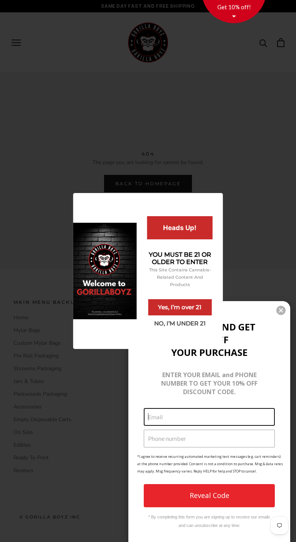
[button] (281, 310)
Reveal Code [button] (209, 495)
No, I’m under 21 (180, 323)
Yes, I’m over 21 (180, 307)
